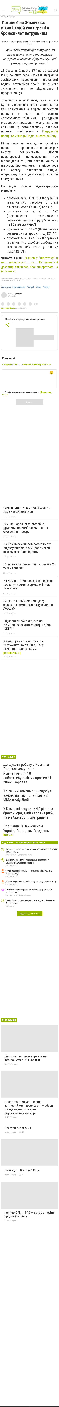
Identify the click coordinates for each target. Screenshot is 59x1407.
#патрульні (6, 287)
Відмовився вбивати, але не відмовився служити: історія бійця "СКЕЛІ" (27, 625)
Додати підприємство (29, 913)
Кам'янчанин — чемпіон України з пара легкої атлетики (27, 509)
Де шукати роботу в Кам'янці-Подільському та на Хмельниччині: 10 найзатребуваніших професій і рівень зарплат (27, 773)
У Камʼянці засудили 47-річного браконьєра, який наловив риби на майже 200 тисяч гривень (28, 813)
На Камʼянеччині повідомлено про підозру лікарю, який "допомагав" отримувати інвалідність (27, 548)
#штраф (30, 287)
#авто (38, 287)
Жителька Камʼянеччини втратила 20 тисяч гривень (29, 566)
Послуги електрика (17, 1128)
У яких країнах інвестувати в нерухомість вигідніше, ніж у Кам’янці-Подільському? (23, 645)
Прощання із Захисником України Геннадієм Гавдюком (26, 828)
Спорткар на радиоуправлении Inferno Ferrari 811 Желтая (26, 1058)
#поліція (46, 287)
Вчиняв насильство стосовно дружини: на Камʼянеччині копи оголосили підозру (25, 527)
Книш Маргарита (15, 294)
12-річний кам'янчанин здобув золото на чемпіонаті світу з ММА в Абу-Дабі (28, 604)
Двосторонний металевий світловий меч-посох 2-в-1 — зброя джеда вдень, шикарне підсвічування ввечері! (28, 1107)
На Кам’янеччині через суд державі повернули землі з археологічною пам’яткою (28, 584)
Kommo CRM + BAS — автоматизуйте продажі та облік (29, 1214)
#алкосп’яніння (18, 287)
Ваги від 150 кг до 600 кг (22, 1170)
